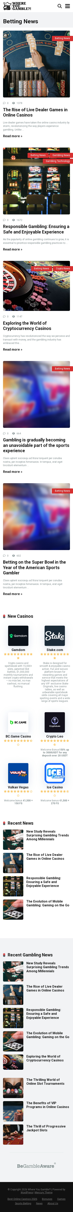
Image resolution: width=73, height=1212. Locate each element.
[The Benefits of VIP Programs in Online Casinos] (13, 1120)
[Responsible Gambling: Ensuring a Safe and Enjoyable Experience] (36, 181)
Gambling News (61, 155)
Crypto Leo (54, 736)
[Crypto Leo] (55, 731)
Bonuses (47, 1198)
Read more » (12, 136)
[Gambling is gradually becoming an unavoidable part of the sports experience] (36, 394)
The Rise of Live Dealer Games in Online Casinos (45, 857)
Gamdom (18, 650)
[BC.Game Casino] (18, 731)
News (39, 1203)
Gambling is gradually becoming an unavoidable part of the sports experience (36, 445)
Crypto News (63, 268)
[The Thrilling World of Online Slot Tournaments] (13, 1097)
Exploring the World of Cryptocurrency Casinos (27, 326)
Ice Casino (55, 787)
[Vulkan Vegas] (18, 782)
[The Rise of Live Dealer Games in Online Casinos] (36, 64)
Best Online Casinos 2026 (22, 1198)
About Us (52, 1203)
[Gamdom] (18, 645)
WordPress (27, 1192)
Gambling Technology (58, 161)
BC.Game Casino (18, 736)
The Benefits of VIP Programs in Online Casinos (47, 1105)
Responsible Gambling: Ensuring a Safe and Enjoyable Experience (36, 229)
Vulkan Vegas (18, 787)
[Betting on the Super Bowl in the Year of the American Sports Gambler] (36, 516)
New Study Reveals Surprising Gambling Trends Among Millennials (47, 835)
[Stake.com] (55, 645)
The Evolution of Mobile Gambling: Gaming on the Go (47, 903)
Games (61, 1198)
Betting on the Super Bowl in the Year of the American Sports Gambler (34, 567)
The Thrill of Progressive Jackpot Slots (46, 1128)
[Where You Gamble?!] (17, 5)
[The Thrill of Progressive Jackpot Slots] (13, 1144)
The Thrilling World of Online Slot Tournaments (45, 1082)
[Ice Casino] (55, 782)
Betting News (62, 38)
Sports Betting (23, 1203)
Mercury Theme (44, 1192)
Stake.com (55, 650)
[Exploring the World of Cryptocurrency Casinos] (36, 286)
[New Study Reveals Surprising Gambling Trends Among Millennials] (13, 849)
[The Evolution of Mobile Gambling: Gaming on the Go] (13, 919)
